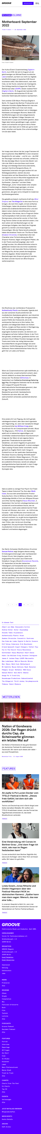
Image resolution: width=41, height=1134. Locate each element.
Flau (36, 647)
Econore (35, 641)
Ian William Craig (21, 426)
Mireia (30, 661)
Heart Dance (29, 653)
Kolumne (16, 15)
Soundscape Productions (11, 678)
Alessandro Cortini (22, 627)
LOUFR (17, 89)
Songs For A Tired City (11, 676)
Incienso (25, 656)
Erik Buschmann (26, 644)
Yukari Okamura (15, 684)
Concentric (21, 638)
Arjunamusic (18, 633)
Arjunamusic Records (30, 561)
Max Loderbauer (8, 661)
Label (4, 77)
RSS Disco (27, 670)
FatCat (20, 431)
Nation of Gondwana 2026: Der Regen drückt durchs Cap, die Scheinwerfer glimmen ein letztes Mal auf (19, 733)
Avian (22, 636)
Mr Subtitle (6, 667)
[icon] (37, 3)
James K (5, 658)
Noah (26, 667)
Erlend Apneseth (8, 647)
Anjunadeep (24, 630)
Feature (4, 818)
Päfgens (5, 670)
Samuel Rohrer (7, 551)
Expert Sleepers (21, 647)
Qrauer (11, 670)
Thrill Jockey (19, 681)
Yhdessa (5, 684)
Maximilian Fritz (7, 756)
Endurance (15, 644)
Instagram (33, 656)
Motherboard (25, 664)
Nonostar (32, 667)
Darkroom (30, 638)
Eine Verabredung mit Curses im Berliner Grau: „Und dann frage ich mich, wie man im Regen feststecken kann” (20, 846)
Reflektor (18, 670)
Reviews (6, 15)
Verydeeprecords (31, 681)
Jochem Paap (14, 658)
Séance (25, 673)
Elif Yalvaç (6, 644)
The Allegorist (17, 201)
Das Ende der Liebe (9, 641)
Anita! (16, 630)
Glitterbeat (24, 378)
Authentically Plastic (10, 310)
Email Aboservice (8, 960)
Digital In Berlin (24, 641)
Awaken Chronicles (9, 235)
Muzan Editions (18, 667)
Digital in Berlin (8, 91)
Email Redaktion (7, 957)
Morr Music (6, 664)
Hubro (4, 656)
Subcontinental (27, 678)
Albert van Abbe (8, 627)
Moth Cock (15, 664)
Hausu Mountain (29, 501)
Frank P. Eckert (6, 29)
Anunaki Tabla (7, 633)
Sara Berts (18, 673)
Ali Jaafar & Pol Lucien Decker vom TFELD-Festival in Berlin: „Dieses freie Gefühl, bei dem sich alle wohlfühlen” (20, 797)
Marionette (29, 658)
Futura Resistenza (24, 650)
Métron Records (21, 661)
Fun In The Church (9, 650)
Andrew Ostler (7, 630)
